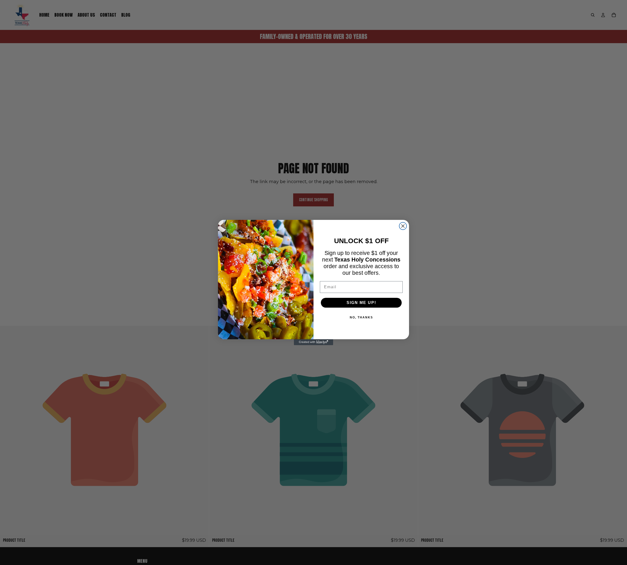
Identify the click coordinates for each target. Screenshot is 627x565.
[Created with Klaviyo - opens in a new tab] (313, 342)
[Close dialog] (403, 226)
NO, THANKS (361, 317)
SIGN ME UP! (361, 303)
